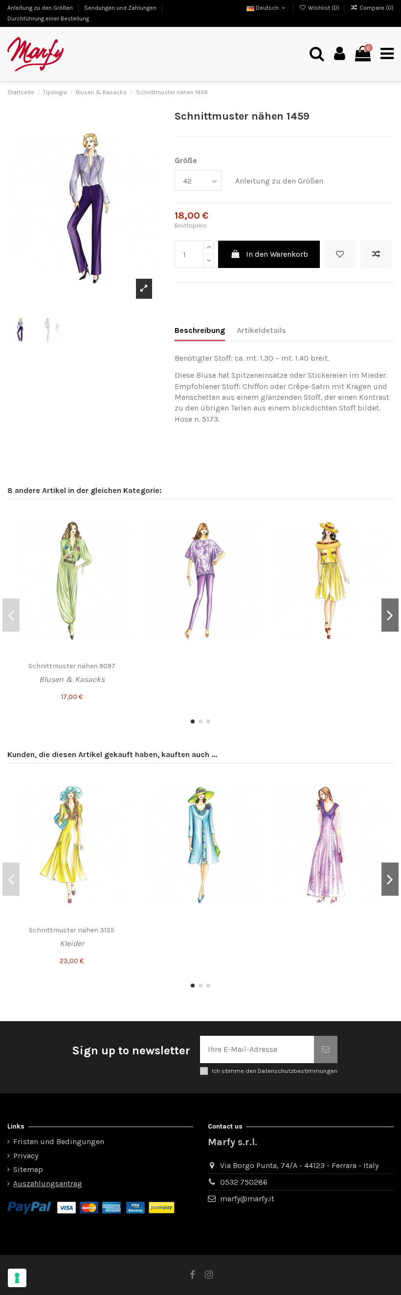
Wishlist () (323, 7)
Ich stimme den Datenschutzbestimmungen (274, 1070)
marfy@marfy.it (247, 1198)
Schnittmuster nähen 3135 (71, 930)
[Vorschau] (123, 556)
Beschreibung (200, 330)
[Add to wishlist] (340, 254)
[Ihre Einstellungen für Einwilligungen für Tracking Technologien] (17, 1278)
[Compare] (123, 538)
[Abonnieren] (325, 1049)
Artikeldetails (261, 330)
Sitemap (28, 1169)
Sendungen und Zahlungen (121, 7)
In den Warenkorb (277, 254)
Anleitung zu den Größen (40, 7)
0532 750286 (243, 1182)
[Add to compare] (376, 254)
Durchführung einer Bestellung (48, 18)
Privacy (25, 1155)
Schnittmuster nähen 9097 (71, 666)
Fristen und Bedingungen (58, 1141)
